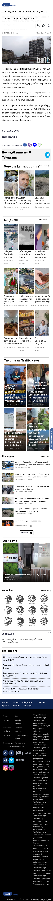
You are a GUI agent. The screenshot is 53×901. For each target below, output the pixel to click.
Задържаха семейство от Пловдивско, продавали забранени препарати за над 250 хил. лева (25, 341)
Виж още (25, 533)
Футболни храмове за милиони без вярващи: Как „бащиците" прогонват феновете (41, 254)
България (19, 11)
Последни (8, 456)
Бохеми (16, 705)
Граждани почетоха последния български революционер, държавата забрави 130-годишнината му (12, 299)
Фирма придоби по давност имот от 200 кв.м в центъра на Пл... (23, 682)
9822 (22, 350)
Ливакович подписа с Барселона (28, 521)
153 (31, 491)
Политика (30, 11)
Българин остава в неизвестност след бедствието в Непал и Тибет (42, 201)
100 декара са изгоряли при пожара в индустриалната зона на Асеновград (28, 299)
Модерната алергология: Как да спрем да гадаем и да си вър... (26, 576)
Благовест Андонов (44, 33)
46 (17, 207)
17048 (42, 449)
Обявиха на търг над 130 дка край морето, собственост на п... (21, 690)
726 (31, 504)
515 (31, 467)
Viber (30, 145)
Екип (17, 716)
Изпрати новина (51, 439)
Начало (5, 702)
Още (32, 18)
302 (48, 207)
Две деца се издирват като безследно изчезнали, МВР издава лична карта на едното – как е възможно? (25, 254)
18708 (18, 580)
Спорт (15, 18)
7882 (7, 264)
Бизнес (40, 11)
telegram (35, 145)
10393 (42, 405)
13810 (19, 405)
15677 (19, 449)
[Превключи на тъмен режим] (49, 25)
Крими (8, 18)
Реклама (6, 720)
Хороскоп (7, 590)
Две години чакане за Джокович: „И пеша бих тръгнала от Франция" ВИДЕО (14, 393)
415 (48, 306)
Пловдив (9, 11)
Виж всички (43, 166)
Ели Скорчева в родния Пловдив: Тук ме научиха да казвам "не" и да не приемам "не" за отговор (41, 341)
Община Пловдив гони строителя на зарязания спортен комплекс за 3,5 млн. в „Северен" (14, 437)
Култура (24, 18)
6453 (38, 264)
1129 (17, 348)
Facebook (25, 145)
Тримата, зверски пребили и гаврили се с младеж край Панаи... (26, 666)
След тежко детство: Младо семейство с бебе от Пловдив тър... (25, 674)
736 (22, 210)
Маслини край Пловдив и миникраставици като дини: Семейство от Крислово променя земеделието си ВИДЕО (38, 434)
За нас (5, 716)
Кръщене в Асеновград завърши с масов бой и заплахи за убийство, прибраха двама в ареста (32, 465)
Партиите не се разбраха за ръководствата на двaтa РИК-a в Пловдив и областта (12, 341)
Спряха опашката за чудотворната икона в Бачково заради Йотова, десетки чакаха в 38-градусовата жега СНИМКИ (37, 391)
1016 (33, 306)
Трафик (5, 705)
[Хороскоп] (26, 626)
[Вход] (38, 26)
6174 (17, 306)
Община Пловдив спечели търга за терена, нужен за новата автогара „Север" (9, 254)
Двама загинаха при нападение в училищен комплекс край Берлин (32, 487)
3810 (38, 350)
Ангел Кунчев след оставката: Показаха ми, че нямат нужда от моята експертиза (25, 201)
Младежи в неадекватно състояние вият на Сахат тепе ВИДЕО (25, 659)
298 (31, 514)
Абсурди (28, 705)
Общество (27, 702)
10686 (23, 264)
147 (31, 526)
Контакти (7, 735)
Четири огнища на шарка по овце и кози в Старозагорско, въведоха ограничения (12, 201)
